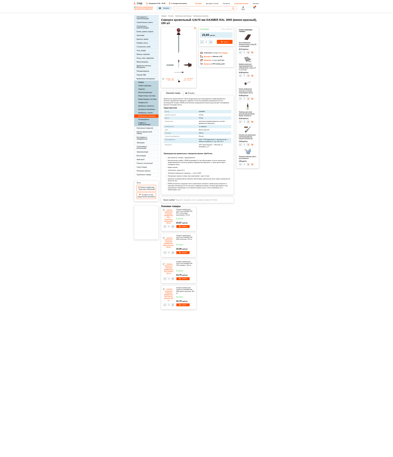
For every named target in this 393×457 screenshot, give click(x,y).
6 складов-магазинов (179, 3)
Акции (199, 3)
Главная (164, 15)
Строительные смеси (145, 22)
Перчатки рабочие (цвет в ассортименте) (247, 157)
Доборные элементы (146, 106)
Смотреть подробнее (218, 82)
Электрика (141, 143)
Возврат (207, 64)
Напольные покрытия (145, 128)
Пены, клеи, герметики (145, 58)
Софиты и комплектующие (144, 123)
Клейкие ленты (142, 43)
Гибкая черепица (144, 86)
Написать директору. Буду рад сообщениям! (146, 188)
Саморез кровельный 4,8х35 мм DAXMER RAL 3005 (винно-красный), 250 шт (185, 290)
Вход (243, 9)
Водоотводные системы (147, 99)
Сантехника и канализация (142, 147)
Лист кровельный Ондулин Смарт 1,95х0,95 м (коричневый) (247, 44)
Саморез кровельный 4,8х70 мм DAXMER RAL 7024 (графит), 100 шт (184, 263)
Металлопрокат (142, 62)
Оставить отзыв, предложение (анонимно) (146, 196)
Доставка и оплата (212, 3)
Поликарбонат (143, 119)
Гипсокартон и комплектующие (143, 17)
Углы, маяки (141, 50)
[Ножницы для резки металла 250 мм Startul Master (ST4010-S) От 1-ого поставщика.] (247, 106)
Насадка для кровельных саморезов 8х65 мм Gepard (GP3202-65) (247, 136)
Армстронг (141, 159)
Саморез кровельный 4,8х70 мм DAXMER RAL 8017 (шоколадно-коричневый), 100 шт (184, 212)
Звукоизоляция (142, 152)
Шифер (141, 82)
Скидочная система (241, 3)
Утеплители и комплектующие (143, 27)
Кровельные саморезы (147, 116)
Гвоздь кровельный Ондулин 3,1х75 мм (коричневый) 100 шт (246, 90)
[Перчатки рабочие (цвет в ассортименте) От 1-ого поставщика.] (247, 151)
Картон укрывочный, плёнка (144, 132)
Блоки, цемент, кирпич (145, 31)
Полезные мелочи (143, 171)
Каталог (166, 8)
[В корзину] (254, 7)
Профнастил (143, 102)
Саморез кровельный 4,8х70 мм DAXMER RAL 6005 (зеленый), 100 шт (184, 237)
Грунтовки (140, 35)
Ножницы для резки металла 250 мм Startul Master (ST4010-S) (247, 113)
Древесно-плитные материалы (144, 66)
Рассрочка (226, 3)
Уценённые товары (144, 175)
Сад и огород (142, 167)
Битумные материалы (146, 109)
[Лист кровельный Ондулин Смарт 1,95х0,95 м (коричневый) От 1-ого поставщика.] (247, 37)
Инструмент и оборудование (142, 138)
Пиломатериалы (143, 71)
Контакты (256, 3)
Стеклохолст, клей (143, 47)
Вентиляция (141, 156)
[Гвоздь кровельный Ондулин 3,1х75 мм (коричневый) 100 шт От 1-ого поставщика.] (247, 83)
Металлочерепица (145, 92)
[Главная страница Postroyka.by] (144, 8)
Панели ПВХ (141, 75)
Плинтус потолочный (145, 163)
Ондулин (141, 89)
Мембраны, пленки (145, 113)
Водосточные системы (146, 96)
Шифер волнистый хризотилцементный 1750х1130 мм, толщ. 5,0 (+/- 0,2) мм (247, 66)
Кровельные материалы (146, 79)
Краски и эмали (142, 39)
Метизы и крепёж (143, 54)
